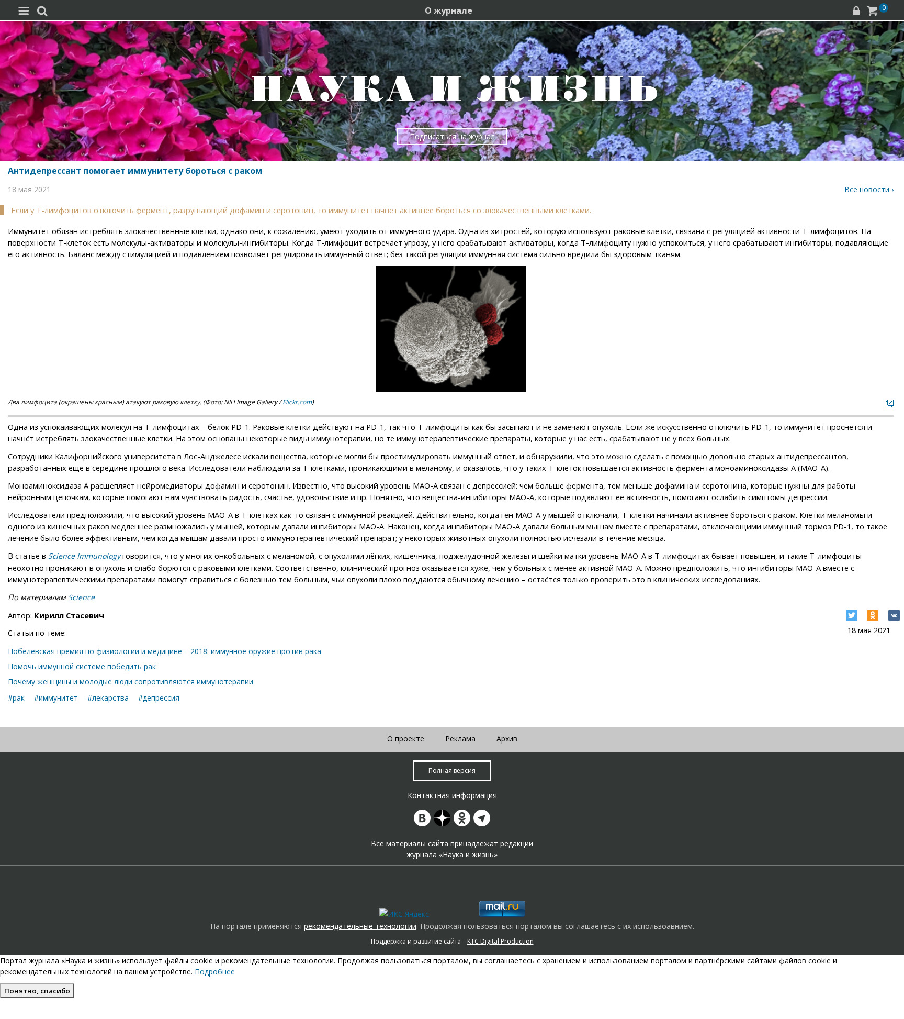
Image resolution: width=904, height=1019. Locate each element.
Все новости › (869, 189)
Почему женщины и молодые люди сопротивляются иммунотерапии (130, 681)
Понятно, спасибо (37, 990)
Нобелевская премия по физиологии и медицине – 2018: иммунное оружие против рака (164, 651)
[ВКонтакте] (894, 615)
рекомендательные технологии (360, 926)
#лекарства (108, 698)
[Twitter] (851, 615)
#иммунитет (56, 698)
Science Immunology (84, 556)
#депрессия (158, 698)
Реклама (460, 739)
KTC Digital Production (500, 941)
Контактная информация (452, 795)
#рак (16, 698)
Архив (506, 739)
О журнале (448, 10)
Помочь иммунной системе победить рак (82, 666)
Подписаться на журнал (452, 136)
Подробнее (215, 972)
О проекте (405, 739)
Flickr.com (297, 401)
